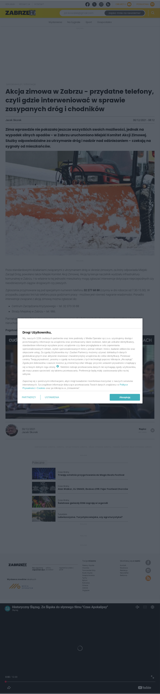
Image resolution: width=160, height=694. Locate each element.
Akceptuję (124, 397)
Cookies (41, 388)
